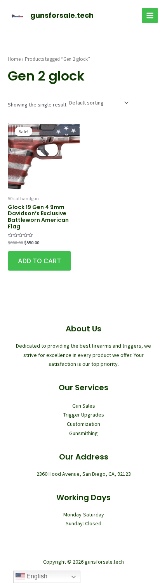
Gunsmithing (83, 433)
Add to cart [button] (39, 261)
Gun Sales (83, 405)
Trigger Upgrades (83, 414)
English (36, 576)
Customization (83, 423)
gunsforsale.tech (62, 15)
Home (14, 59)
